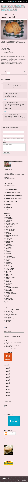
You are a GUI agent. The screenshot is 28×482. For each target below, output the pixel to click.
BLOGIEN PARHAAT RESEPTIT (8, 357)
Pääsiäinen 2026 (9, 207)
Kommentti (4, 142)
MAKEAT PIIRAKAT (10, 268)
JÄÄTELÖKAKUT (9, 241)
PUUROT (8, 280)
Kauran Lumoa (9, 311)
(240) (8, 385)
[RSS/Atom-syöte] (10, 433)
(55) (8, 368)
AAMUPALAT (8, 215)
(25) (8, 376)
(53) (8, 377)
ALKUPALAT (8, 217)
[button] (13, 1)
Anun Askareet (9, 317)
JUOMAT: (8, 236)
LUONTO (8, 265)
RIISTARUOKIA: (9, 283)
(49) (8, 370)
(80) (8, 382)
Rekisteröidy (20, 1)
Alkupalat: (8, 209)
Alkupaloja (8, 206)
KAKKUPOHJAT (9, 244)
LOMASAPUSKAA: (9, 263)
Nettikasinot (10, 1)
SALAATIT (8, 284)
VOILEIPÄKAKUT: (9, 299)
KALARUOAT (8, 247)
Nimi (4, 129)
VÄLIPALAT (8, 301)
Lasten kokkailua (9, 266)
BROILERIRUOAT (9, 218)
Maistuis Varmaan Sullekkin (11, 318)
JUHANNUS (8, 233)
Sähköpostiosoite (9, 134)
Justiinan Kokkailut (9, 312)
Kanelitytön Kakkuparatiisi (11, 314)
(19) (8, 367)
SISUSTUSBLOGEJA (10, 346)
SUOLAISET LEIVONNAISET (12, 287)
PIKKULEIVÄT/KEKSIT (10, 277)
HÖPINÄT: (8, 227)
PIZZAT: (7, 278)
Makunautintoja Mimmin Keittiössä (13, 309)
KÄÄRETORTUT (9, 256)
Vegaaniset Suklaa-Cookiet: (11, 201)
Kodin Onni (8, 315)
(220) (8, 383)
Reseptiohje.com (7, 359)
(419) (8, 392)
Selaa (16, 1)
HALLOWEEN (8, 221)
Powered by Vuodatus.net (21, 480)
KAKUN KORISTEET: (10, 245)
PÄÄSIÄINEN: (8, 281)
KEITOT (7, 250)
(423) (8, 397)
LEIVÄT (7, 260)
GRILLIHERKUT (9, 220)
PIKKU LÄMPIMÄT (9, 274)
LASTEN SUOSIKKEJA (10, 257)
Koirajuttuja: (8, 254)
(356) (8, 391)
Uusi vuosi (8, 295)
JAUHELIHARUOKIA (10, 230)
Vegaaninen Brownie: (10, 203)
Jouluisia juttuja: (9, 238)
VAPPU (7, 296)
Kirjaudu (25, 1)
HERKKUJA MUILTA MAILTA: (12, 223)
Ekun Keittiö (8, 320)
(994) (8, 395)
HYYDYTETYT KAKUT (10, 224)
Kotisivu (13, 138)
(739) (8, 394)
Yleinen (7, 302)
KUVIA (7, 343)
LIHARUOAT (8, 262)
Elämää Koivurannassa (10, 321)
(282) (8, 388)
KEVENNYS (8, 251)
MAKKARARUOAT (9, 269)
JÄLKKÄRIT (8, 239)
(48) (8, 371)
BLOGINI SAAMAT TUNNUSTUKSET (13, 342)
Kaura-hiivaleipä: (8, 17)
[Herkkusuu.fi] (12, 336)
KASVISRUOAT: (9, 248)
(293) (8, 389)
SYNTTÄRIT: (8, 289)
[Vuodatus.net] (6, 478)
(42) (8, 379)
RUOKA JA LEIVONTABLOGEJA (12, 345)
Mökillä (7, 272)
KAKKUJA (8, 242)
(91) (8, 380)
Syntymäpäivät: (9, 204)
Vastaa (5, 90)
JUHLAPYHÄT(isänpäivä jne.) (12, 235)
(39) (8, 374)
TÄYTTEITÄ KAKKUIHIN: (11, 348)
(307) (8, 386)
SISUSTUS (8, 286)
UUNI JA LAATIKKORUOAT (11, 293)
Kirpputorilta (8, 253)
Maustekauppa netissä (9, 457)
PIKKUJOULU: (9, 275)
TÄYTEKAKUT (9, 290)
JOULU (7, 232)
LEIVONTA (8, 259)
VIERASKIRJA (9, 298)
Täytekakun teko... (9, 292)
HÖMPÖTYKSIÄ (9, 226)
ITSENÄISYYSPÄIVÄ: (10, 229)
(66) (8, 373)
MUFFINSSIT (8, 271)
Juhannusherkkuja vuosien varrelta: (13, 194)
